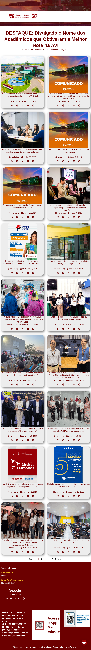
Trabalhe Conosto (8, 568)
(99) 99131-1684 (8, 583)
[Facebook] (11, 598)
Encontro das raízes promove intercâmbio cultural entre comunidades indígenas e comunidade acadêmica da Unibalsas (22, 542)
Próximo (58, 559)
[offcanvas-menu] (86, 16)
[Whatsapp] (7, 598)
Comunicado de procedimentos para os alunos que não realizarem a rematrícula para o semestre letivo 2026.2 (68, 96)
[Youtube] (19, 598)
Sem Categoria (35, 50)
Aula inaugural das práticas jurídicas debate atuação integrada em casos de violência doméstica (68, 207)
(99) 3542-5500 (7, 576)
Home (24, 50)
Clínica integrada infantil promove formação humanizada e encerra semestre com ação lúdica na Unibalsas (22, 319)
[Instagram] (15, 598)
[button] (11, 105)
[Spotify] (24, 598)
